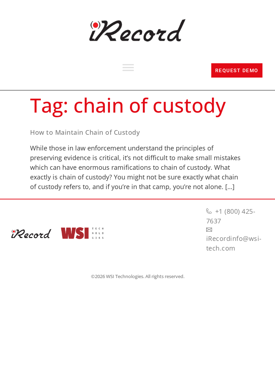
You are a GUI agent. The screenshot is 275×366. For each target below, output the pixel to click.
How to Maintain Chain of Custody (85, 132)
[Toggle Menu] (128, 67)
